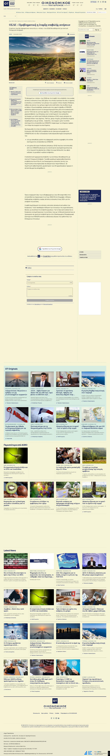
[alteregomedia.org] (88, 754)
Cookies (57, 713)
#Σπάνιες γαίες (20, 12)
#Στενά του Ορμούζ (62, 12)
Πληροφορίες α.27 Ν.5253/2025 (69, 713)
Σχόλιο (28, 286)
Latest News (10, 550)
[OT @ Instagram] (103, 2)
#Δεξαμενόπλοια (51, 12)
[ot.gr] (56, 5)
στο (45, 256)
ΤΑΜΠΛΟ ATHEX (84, 257)
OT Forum (93, 2)
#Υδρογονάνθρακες (30, 12)
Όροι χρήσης (44, 713)
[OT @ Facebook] (98, 2)
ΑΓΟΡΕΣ (82, 252)
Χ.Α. (5, 16)
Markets (45, 9)
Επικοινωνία (36, 713)
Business (52, 9)
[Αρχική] (9, 3)
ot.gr (10, 21)
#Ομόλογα (71, 12)
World (65, 9)
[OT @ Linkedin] (105, 2)
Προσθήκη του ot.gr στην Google (50, 93)
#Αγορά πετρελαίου (80, 12)
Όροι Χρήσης (37, 304)
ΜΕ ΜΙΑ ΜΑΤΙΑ (83, 254)
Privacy (51, 713)
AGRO (12, 21)
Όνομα (28, 279)
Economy (58, 9)
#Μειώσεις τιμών (41, 12)
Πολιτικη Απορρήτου (47, 304)
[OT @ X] (100, 2)
